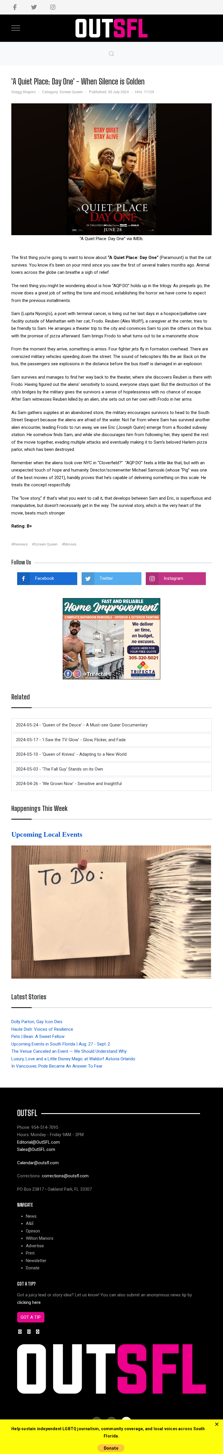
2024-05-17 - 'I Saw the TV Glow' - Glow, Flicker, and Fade (71, 739)
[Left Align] (217, 1424)
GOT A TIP (31, 1317)
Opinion (33, 1231)
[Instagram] (52, 7)
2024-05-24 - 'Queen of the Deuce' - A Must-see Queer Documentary (82, 725)
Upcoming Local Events (47, 834)
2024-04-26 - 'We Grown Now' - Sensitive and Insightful (69, 783)
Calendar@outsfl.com (38, 1162)
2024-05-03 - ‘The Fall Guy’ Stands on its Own (59, 769)
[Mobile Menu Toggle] (15, 28)
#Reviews (19, 544)
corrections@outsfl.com (65, 1175)
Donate (32, 1268)
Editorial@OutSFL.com (38, 1142)
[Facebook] (15, 7)
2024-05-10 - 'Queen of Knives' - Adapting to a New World (71, 754)
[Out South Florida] (111, 28)
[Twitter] (33, 7)
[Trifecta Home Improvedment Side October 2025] (111, 638)
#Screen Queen (44, 544)
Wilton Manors (39, 1238)
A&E (30, 1223)
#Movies (69, 544)
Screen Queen (71, 92)
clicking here (29, 1302)
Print (30, 1253)
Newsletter (36, 1260)
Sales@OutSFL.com (36, 1149)
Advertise (35, 1245)
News (31, 1216)
